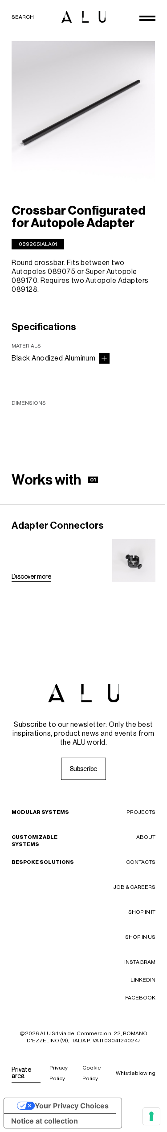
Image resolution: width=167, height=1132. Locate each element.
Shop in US (140, 937)
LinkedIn (142, 980)
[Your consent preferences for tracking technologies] (151, 1116)
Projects (140, 812)
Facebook (140, 998)
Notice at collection (44, 1120)
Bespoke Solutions (43, 862)
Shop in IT (141, 912)
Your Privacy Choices (72, 1105)
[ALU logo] (83, 17)
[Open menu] (147, 18)
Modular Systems (40, 812)
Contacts (140, 862)
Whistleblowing (135, 1073)
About (145, 837)
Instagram (139, 962)
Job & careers (134, 887)
